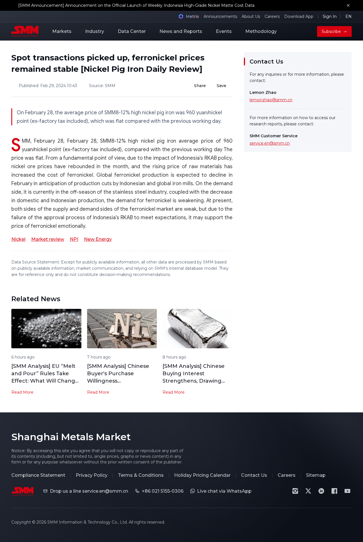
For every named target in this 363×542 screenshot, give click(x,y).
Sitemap (316, 475)
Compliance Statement (38, 475)
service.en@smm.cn (270, 143)
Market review (47, 239)
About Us (251, 16)
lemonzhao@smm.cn (271, 99)
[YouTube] (347, 491)
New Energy (98, 239)
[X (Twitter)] (308, 491)
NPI (74, 239)
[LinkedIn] (321, 491)
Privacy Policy (91, 475)
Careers (272, 16)
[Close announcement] (348, 5)
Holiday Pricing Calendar (202, 475)
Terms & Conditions (141, 475)
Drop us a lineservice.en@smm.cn (89, 491)
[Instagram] (295, 491)
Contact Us (254, 475)
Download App (298, 16)
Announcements (220, 16)
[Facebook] (334, 491)
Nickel (18, 239)
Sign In (330, 16)
